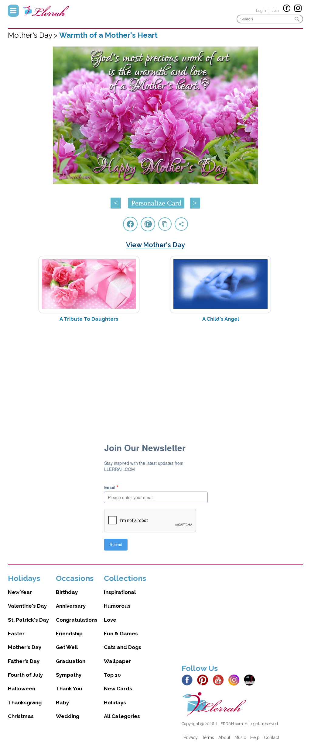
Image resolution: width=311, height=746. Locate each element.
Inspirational (120, 592)
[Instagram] (235, 679)
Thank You (69, 689)
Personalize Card (156, 203)
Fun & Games (121, 633)
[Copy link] (165, 224)
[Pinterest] (204, 679)
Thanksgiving (25, 702)
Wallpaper (117, 661)
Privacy (191, 737)
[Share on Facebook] (130, 224)
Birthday (67, 592)
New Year (20, 592)
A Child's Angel (220, 319)
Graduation (70, 661)
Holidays (115, 702)
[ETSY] (251, 679)
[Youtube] (220, 679)
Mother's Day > (33, 35)
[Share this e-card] (181, 224)
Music (240, 737)
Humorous (117, 606)
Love (110, 620)
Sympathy (68, 675)
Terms (208, 737)
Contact (271, 737)
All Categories (122, 716)
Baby (62, 702)
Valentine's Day (27, 606)
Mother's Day (24, 647)
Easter (16, 633)
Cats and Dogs (122, 647)
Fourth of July (25, 675)
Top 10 (112, 675)
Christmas (21, 716)
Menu (13, 11)
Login (261, 10)
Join (275, 10)
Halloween (21, 689)
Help (255, 737)
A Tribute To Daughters (89, 319)
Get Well (67, 647)
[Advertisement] (155, 375)
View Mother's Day (155, 245)
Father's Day (23, 661)
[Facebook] (189, 679)
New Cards (118, 689)
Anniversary (71, 606)
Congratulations (76, 620)
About (224, 737)
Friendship (69, 633)
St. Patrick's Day (28, 620)
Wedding (67, 716)
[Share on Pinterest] (148, 224)
